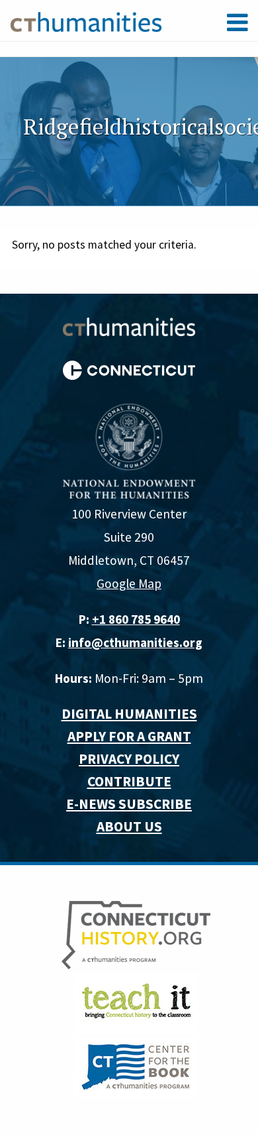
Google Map (129, 583)
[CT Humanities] (86, 21)
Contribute (129, 781)
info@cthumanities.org (135, 642)
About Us (129, 826)
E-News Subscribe (129, 804)
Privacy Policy (129, 759)
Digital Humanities (129, 714)
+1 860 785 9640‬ (136, 619)
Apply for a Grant (129, 736)
